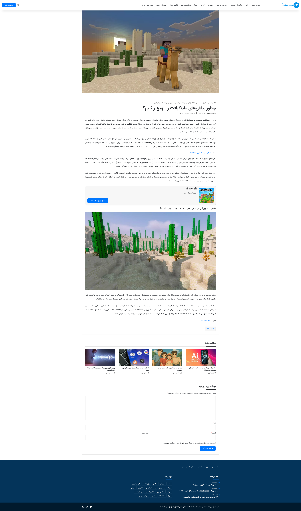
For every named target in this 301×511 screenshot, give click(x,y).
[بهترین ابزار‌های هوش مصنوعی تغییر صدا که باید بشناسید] (100, 357)
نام (214, 423)
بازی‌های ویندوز (161, 5)
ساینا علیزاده (210, 113)
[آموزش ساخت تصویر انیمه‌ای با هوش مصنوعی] (167, 357)
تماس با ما (198, 467)
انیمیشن (162, 484)
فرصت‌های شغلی (187, 467)
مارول (169, 496)
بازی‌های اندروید (222, 5)
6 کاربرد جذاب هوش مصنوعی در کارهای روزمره (136, 369)
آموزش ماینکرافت (187, 103)
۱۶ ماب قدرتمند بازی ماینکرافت (201, 152)
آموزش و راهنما (199, 5)
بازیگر (169, 488)
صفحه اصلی (256, 5)
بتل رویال (162, 488)
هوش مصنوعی (186, 5)
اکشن (154, 484)
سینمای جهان (160, 492)
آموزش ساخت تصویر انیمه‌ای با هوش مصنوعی (170, 369)
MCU (169, 484)
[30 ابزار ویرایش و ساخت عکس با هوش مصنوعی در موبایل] (201, 357)
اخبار (247, 5)
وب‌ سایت (145, 433)
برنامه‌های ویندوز (147, 5)
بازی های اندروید (199, 103)
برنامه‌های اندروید (236, 5)
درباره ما (206, 467)
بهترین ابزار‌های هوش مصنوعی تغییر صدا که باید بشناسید (100, 369)
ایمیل (213, 433)
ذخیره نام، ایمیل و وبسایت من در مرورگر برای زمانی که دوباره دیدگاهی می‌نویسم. (188, 443)
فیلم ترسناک (138, 492)
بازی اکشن (146, 484)
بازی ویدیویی (136, 484)
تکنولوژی (140, 488)
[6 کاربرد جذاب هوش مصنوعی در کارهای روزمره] (134, 357)
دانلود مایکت (9, 5)
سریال (169, 492)
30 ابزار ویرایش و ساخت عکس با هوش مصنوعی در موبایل (202, 369)
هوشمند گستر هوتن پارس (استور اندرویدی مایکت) (179, 506)
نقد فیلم (153, 496)
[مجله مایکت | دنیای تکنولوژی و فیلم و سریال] (290, 5)
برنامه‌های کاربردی (151, 488)
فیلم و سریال (174, 5)
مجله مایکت (210, 103)
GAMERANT (206, 320)
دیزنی (132, 488)
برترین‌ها (210, 5)
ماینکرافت (210, 328)
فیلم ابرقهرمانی (149, 492)
